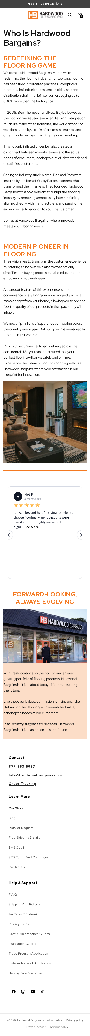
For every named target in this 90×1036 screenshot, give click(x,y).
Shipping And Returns (25, 904)
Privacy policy (74, 1020)
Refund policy (54, 1020)
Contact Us (17, 867)
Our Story (16, 808)
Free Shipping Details (24, 838)
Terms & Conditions (23, 914)
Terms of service (36, 1026)
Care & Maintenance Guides (29, 934)
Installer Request (21, 828)
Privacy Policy (19, 924)
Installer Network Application (30, 963)
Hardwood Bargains (29, 1020)
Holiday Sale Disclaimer (26, 973)
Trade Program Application (28, 953)
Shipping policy (59, 1026)
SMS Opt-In (17, 848)
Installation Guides (22, 944)
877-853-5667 (22, 766)
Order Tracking (22, 784)
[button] (9, 15)
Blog (12, 818)
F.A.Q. (13, 894)
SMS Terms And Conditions (28, 857)
